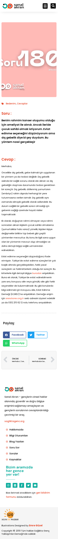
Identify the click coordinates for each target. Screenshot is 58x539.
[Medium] (15, 485)
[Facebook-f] (21, 485)
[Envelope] (35, 485)
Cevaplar (22, 103)
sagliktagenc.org (14, 421)
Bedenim (11, 103)
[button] (45, 6)
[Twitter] (28, 485)
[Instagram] (8, 485)
